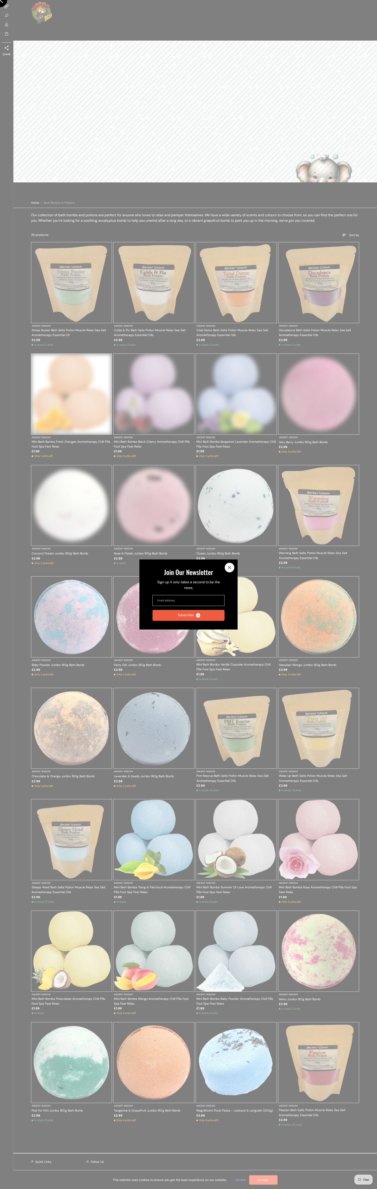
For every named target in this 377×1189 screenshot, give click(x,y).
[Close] (229, 567)
